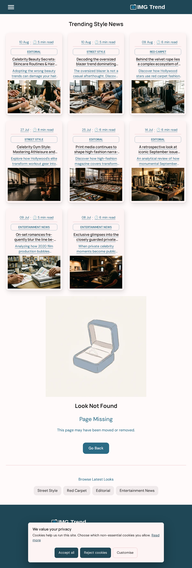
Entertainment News (137, 490)
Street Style (47, 490)
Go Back (96, 448)
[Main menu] (11, 7)
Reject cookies (95, 552)
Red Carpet (77, 490)
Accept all (66, 552)
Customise (125, 552)
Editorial (103, 490)
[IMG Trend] (158, 7)
